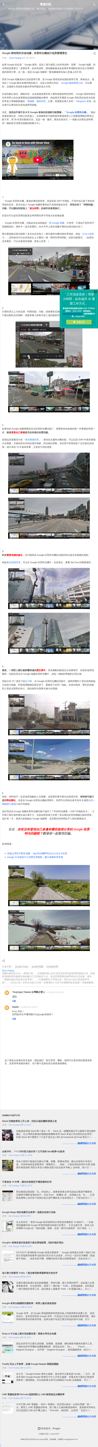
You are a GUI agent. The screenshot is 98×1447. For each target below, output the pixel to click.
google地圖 (37, 966)
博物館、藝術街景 (36, 101)
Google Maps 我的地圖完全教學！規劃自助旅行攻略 (29, 1212)
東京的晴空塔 (13, 562)
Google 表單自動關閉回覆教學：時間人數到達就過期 (29, 1303)
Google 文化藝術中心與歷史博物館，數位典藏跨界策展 (35, 857)
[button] (94, 54)
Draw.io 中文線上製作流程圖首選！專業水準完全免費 (29, 1333)
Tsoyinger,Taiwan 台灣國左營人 (28, 992)
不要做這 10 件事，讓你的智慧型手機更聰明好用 (27, 1181)
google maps (21, 966)
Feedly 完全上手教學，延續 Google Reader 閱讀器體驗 (30, 1364)
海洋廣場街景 (32, 439)
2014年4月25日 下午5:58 (29, 1007)
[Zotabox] (0, 1446)
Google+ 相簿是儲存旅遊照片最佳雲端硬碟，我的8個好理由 (32, 1242)
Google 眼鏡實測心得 (72, 83)
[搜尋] (94, 5)
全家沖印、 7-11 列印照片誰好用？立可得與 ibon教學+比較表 (33, 1151)
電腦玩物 (45, 4)
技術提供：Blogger (50, 1428)
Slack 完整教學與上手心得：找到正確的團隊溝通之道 (29, 1121)
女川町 (28, 681)
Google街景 (52, 966)
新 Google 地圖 (56, 223)
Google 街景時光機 (76, 112)
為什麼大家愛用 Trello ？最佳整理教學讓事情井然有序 (30, 1273)
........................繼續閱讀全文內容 (79, 1143)
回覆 (14, 1001)
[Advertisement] (49, 30)
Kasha (15, 1007)
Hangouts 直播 (83, 101)
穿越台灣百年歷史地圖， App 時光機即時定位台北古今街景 (37, 853)
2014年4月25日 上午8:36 (55, 992)
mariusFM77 (54, 1434)
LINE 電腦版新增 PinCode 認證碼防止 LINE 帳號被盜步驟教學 (33, 1394)
